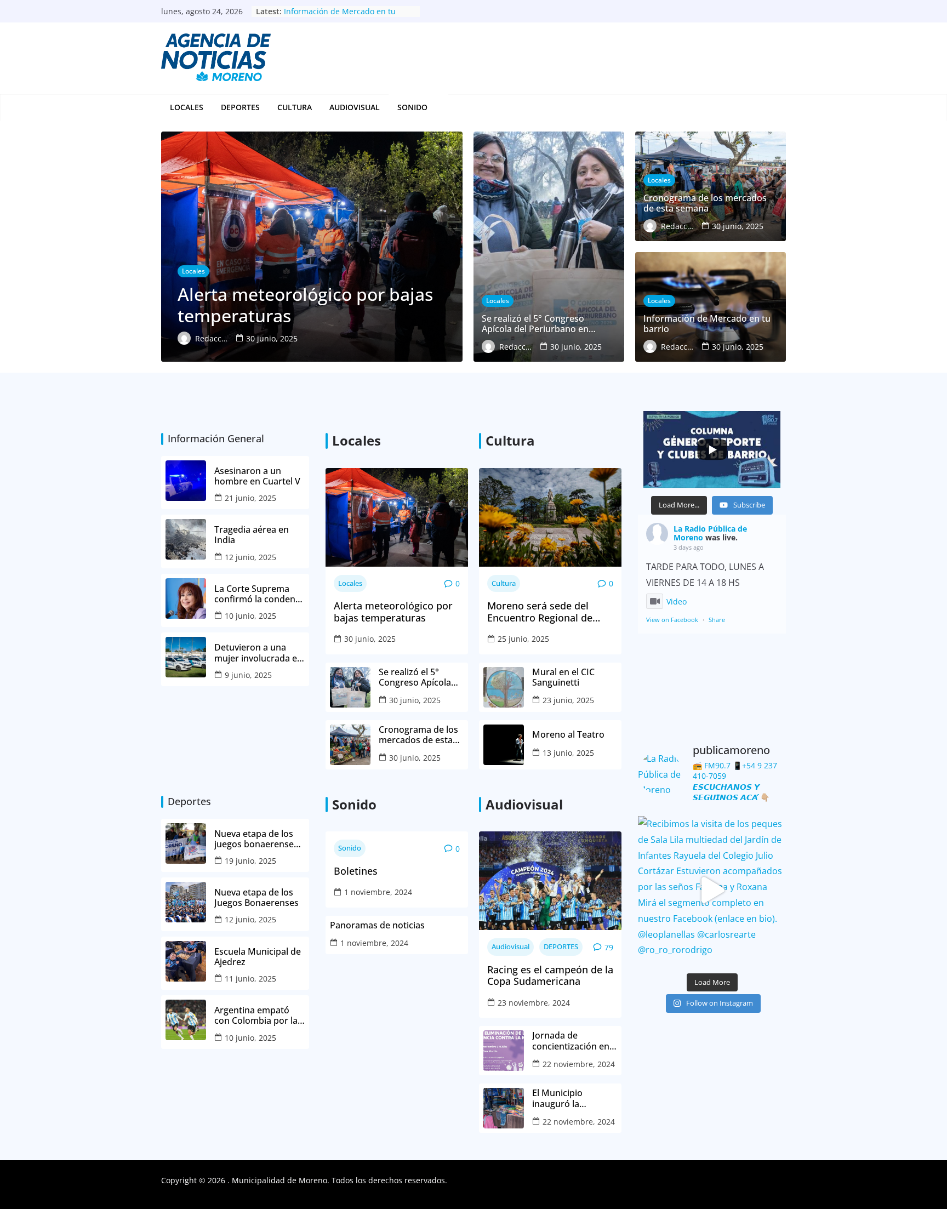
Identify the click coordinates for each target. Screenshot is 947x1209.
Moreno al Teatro (569, 734)
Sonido (349, 848)
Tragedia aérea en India (251, 534)
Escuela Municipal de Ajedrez (257, 956)
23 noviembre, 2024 (534, 1002)
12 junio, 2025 (250, 557)
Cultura (294, 107)
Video (676, 601)
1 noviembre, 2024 (378, 892)
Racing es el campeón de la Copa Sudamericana (550, 976)
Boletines (356, 871)
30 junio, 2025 (370, 639)
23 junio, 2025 (568, 700)
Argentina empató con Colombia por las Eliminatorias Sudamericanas (258, 1015)
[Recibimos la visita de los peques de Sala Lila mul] (712, 890)
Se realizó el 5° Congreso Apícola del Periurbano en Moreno (416, 677)
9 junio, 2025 (248, 675)
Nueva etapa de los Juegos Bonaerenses (256, 897)
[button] (433, 107)
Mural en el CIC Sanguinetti (563, 677)
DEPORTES (240, 107)
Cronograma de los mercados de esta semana (418, 735)
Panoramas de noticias (377, 925)
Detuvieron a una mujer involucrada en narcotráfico (258, 652)
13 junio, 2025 (568, 753)
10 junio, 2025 (250, 616)
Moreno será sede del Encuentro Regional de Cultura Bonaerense (539, 612)
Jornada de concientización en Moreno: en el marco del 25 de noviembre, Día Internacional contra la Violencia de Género (574, 1040)
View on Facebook (672, 619)
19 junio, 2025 (250, 861)
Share (717, 619)
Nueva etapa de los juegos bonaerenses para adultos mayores (256, 839)
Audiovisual (354, 107)
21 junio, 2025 (250, 498)
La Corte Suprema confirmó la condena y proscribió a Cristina (259, 594)
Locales (186, 107)
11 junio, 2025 (250, 978)
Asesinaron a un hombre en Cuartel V (258, 476)
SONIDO (412, 107)
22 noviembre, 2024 (579, 1064)
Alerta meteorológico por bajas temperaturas (393, 612)
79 (608, 947)
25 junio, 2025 (523, 639)
